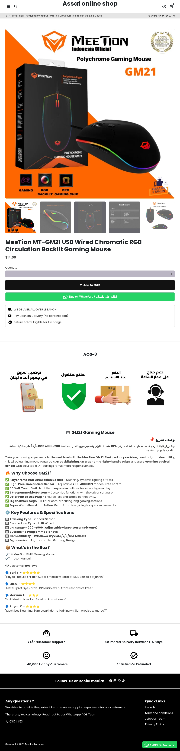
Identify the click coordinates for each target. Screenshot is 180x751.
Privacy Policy (154, 724)
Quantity (11, 268)
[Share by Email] (174, 15)
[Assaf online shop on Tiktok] (123, 681)
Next (170, 114)
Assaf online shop (34, 744)
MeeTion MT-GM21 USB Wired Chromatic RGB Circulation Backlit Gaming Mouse (57, 15)
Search (150, 707)
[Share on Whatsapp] (170, 15)
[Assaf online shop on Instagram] (115, 681)
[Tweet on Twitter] (163, 15)
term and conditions (159, 713)
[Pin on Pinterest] (167, 15)
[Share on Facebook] (160, 15)
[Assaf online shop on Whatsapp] (119, 681)
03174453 (14, 721)
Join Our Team (155, 719)
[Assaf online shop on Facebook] (110, 681)
